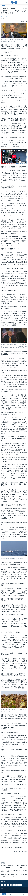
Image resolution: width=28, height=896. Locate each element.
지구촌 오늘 (3, 6)
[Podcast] (17, 885)
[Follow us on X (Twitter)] (5, 885)
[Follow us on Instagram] (11, 885)
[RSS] (14, 885)
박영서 (2, 16)
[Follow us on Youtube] (8, 885)
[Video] (11, 894)
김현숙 (5, 16)
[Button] (22, 22)
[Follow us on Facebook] (2, 885)
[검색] (24, 894)
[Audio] (17, 894)
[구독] (20, 885)
